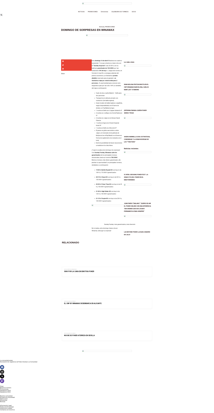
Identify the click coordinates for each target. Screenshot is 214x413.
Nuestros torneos (5, 388)
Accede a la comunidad (7, 397)
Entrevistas (104, 11)
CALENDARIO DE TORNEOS (119, 11)
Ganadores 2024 (5, 390)
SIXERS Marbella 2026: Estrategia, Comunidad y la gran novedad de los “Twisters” (137, 139)
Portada (69, 269)
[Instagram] (2, 372)
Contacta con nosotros (7, 410)
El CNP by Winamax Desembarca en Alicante (83, 303)
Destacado (66, 301)
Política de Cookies (6, 408)
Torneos (73, 301)
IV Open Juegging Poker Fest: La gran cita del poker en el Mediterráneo (136, 177)
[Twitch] (2, 381)
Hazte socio (4, 399)
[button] (1, 15)
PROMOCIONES (93, 11)
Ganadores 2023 (5, 392)
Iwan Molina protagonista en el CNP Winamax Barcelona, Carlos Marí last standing (136, 87)
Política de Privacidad (7, 407)
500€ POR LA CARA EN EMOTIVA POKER (79, 271)
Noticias (101, 27)
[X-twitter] (2, 376)
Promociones (4, 389)
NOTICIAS (81, 11)
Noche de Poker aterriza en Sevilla (79, 335)
